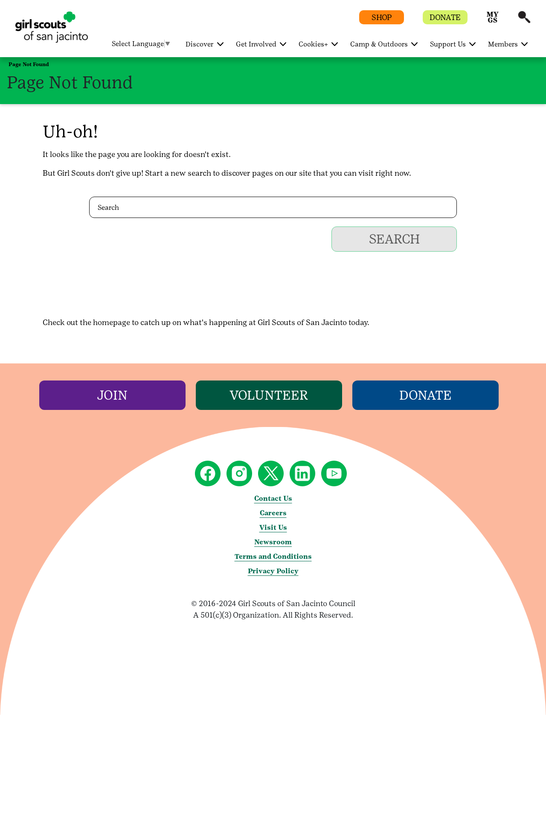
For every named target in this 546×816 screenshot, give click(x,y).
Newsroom (273, 542)
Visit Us (273, 527)
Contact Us (273, 498)
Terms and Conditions (273, 556)
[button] (492, 21)
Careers (273, 513)
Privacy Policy (273, 571)
